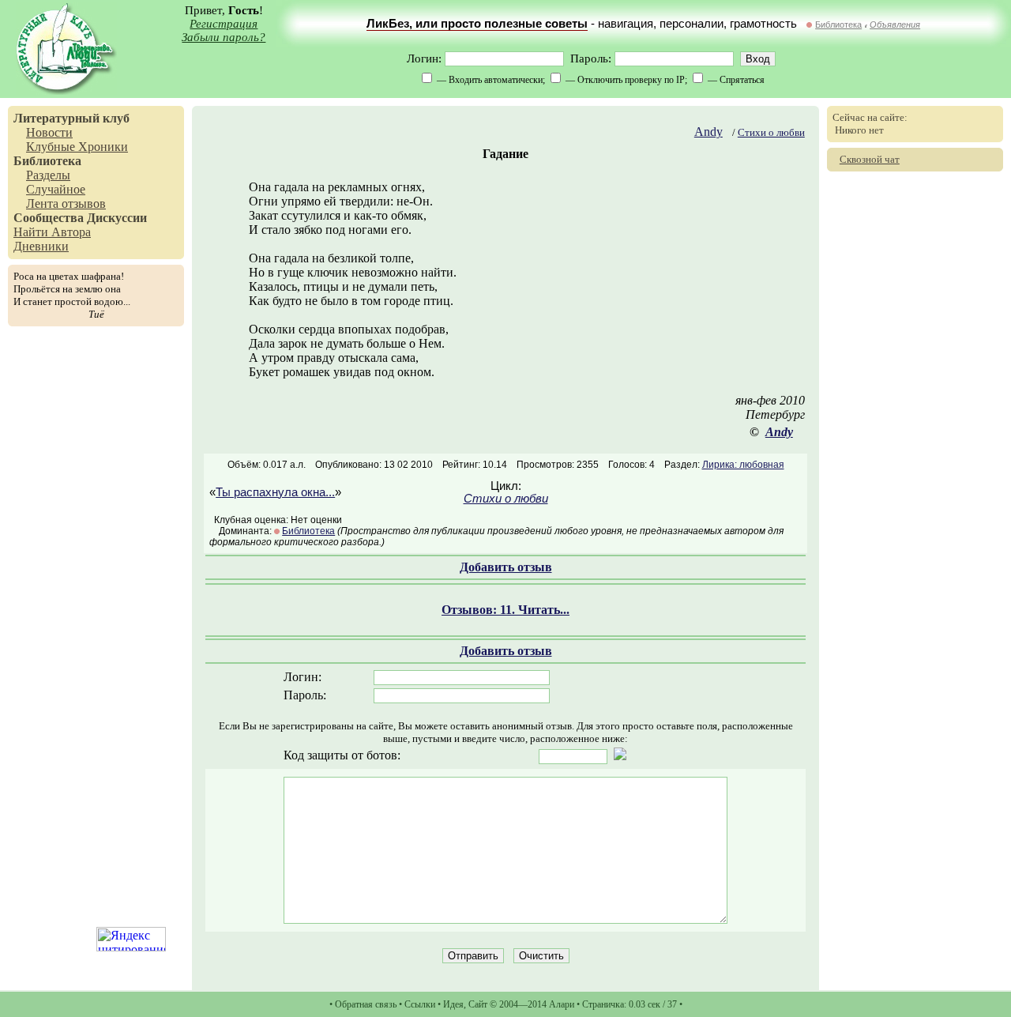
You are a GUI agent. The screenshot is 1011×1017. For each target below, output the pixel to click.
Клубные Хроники (77, 146)
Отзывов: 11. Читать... (505, 609)
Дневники (41, 246)
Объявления (895, 24)
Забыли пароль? (223, 37)
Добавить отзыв (506, 567)
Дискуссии (117, 217)
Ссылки (419, 1004)
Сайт (477, 1004)
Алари (561, 1004)
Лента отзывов (66, 203)
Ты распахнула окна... (275, 492)
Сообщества (48, 217)
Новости (49, 132)
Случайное (55, 189)
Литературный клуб (71, 118)
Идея (453, 1004)
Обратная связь (366, 1004)
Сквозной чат (870, 159)
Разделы (48, 175)
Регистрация (223, 23)
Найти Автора (52, 232)
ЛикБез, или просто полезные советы (477, 23)
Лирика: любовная (743, 464)
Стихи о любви (771, 132)
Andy (708, 131)
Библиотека (838, 24)
